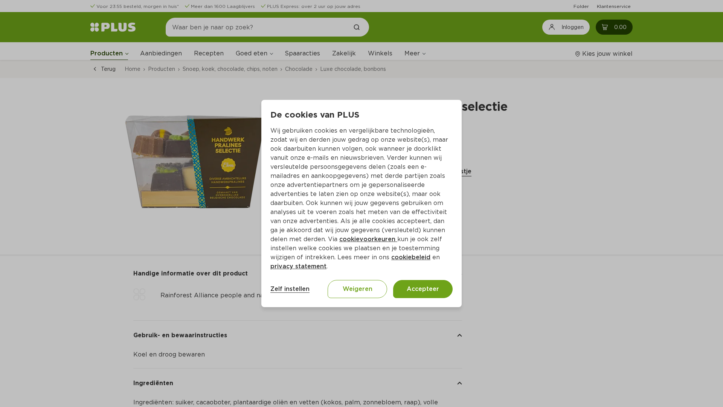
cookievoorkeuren (368, 239)
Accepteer (423, 288)
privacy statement (298, 266)
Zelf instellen (290, 288)
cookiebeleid (410, 257)
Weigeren (357, 288)
